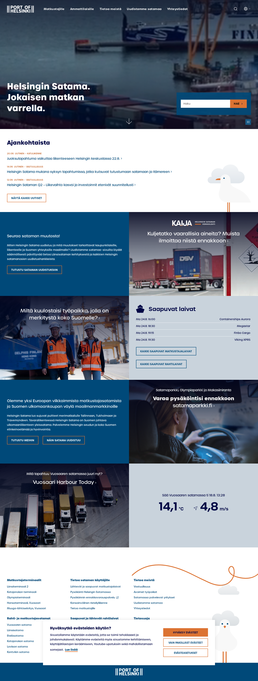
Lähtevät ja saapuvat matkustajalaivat (95, 586)
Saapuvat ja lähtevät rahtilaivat (94, 618)
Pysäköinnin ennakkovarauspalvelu (94, 597)
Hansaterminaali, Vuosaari (23, 602)
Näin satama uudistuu (64, 440)
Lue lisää (71, 650)
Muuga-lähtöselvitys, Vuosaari (26, 608)
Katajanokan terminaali (21, 592)
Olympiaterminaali (18, 597)
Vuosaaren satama (19, 624)
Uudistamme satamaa (144, 9)
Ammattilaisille (82, 9)
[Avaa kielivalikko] (247, 9)
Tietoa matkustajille (82, 608)
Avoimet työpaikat (145, 592)
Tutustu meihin (22, 440)
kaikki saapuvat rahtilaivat (161, 364)
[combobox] (205, 104)
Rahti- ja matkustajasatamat (28, 618)
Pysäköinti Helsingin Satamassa (90, 592)
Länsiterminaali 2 (17, 586)
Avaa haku (235, 8)
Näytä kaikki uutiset (26, 198)
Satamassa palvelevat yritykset (154, 597)
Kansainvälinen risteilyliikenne (88, 602)
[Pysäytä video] (248, 122)
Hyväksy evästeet (185, 632)
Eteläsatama (15, 635)
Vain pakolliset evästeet (185, 642)
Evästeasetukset (185, 653)
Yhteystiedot (177, 9)
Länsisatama (15, 630)
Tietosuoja (142, 618)
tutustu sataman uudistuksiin (34, 270)
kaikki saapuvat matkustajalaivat (166, 351)
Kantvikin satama (18, 652)
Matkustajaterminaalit (24, 580)
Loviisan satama (17, 646)
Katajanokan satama (20, 641)
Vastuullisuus (142, 586)
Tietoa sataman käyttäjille (90, 580)
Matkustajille (54, 9)
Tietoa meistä (110, 9)
